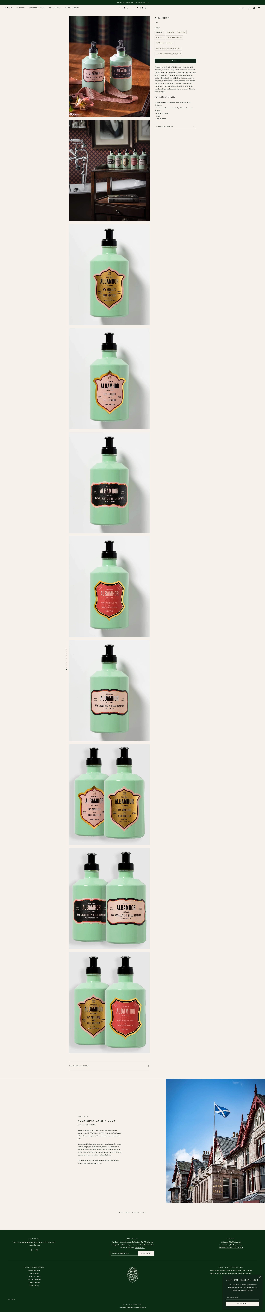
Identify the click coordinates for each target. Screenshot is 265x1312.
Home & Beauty (72, 8)
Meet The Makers (34, 1270)
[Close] (260, 1277)
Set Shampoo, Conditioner (164, 43)
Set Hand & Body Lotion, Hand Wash (168, 48)
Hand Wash (160, 37)
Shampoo (159, 32)
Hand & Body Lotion (174, 37)
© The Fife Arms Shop (132, 1304)
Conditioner (170, 32)
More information (164, 126)
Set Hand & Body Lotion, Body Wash (168, 54)
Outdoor (20, 8)
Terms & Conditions (34, 1279)
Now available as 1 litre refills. (165, 97)
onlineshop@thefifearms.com (230, 1242)
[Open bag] (259, 8)
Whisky (8, 8)
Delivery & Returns (79, 1066)
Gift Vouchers (34, 1273)
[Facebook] (32, 1249)
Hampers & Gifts (37, 8)
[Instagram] (36, 1249)
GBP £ (241, 8)
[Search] (254, 8)
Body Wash (181, 32)
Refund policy (34, 1285)
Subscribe (242, 1304)
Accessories (55, 8)
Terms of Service (34, 1282)
